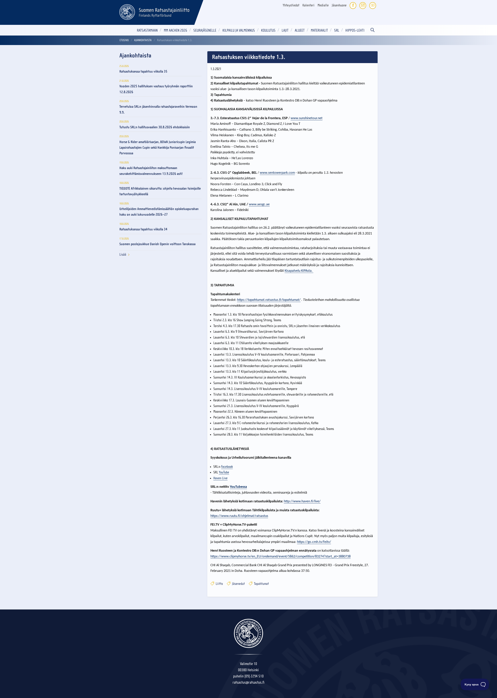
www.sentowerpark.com (277, 173)
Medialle (323, 5)
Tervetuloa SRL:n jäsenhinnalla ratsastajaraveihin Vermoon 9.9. (158, 109)
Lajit (285, 30)
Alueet (300, 30)
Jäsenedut (238, 584)
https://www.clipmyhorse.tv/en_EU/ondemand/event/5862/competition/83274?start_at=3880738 (280, 556)
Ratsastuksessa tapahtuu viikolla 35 (143, 71)
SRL (336, 30)
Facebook (227, 467)
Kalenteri (308, 5)
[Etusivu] (127, 11)
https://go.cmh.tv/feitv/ (314, 542)
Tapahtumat (261, 584)
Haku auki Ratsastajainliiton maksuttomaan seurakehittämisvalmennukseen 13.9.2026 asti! (151, 171)
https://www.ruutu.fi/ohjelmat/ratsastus (239, 516)
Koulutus (268, 30)
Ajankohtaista (143, 40)
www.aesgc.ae (259, 204)
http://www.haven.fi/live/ (302, 501)
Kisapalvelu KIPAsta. (299, 271)
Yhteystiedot (291, 5)
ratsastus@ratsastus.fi (248, 682)
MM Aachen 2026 (175, 30)
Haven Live (220, 478)
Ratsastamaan (147, 30)
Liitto (219, 584)
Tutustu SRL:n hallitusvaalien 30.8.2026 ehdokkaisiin (154, 127)
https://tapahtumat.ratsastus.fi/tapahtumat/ (269, 300)
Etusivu (124, 40)
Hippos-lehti (354, 30)
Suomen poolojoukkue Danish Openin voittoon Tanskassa (157, 244)
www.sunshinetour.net (306, 118)
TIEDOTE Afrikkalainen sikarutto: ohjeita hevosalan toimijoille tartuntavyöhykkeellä (160, 191)
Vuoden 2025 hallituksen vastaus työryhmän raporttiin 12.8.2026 (156, 89)
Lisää (122, 255)
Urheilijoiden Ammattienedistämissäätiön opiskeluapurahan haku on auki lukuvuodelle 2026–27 (159, 212)
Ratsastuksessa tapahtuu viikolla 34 (143, 229)
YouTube (224, 472)
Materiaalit (319, 30)
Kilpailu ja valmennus (238, 30)
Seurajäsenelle (204, 30)
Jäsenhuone (339, 5)
